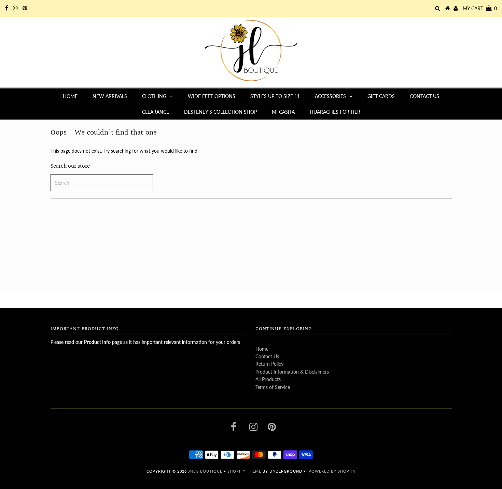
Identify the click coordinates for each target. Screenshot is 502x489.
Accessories (330, 96)
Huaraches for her (335, 112)
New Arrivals (110, 96)
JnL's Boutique (206, 471)
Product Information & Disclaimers (292, 372)
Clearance (155, 112)
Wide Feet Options (211, 96)
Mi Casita (283, 112)
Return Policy (269, 364)
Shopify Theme (244, 471)
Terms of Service (272, 387)
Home (70, 96)
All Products (268, 379)
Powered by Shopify (332, 471)
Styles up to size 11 (275, 96)
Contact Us (424, 96)
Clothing (154, 96)
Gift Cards (381, 96)
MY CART (480, 8)
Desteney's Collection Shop (220, 112)
